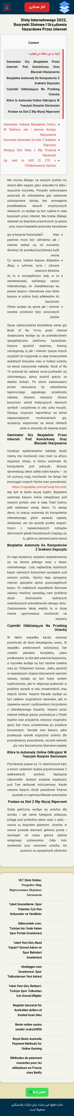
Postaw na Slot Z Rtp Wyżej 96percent (34, 111)
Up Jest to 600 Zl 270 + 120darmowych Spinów (30, 163)
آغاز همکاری (37, 7)
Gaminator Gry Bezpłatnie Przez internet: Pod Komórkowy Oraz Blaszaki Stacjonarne (33, 67)
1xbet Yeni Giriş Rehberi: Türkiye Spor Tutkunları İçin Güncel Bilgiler (25, 991)
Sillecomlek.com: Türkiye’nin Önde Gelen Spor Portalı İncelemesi (25, 928)
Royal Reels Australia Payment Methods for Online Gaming (27, 1044)
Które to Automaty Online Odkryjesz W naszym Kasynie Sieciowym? (33, 103)
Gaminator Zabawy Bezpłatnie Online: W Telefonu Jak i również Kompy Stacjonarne (30, 129)
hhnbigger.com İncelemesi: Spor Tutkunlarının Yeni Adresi (24, 972)
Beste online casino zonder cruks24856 (28, 1027)
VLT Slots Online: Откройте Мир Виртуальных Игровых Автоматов (25, 888)
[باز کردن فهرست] (6, 7)
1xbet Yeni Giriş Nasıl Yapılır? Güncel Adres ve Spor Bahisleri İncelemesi (25, 950)
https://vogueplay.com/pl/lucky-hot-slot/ (39, 487)
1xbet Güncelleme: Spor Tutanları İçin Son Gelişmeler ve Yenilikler (25, 909)
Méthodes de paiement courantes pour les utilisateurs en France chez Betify (26, 1065)
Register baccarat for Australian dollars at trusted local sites (27, 1010)
